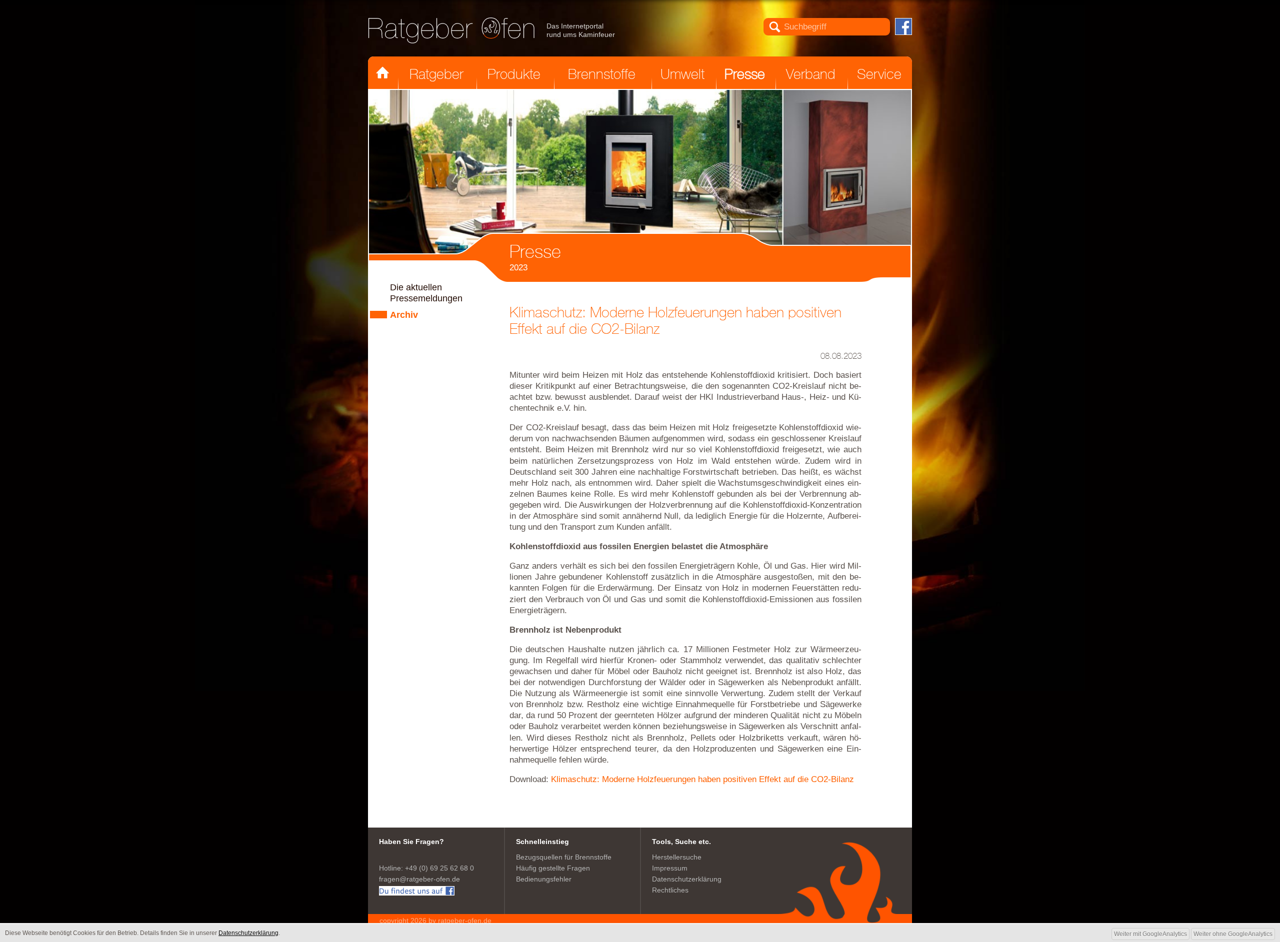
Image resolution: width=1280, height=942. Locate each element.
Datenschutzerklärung (687, 879)
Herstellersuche (677, 857)
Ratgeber (437, 74)
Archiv (404, 315)
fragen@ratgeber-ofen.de (419, 879)
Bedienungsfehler (544, 879)
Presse (744, 74)
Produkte (514, 74)
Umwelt (682, 74)
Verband (811, 74)
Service (879, 74)
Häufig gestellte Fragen (553, 868)
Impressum (670, 868)
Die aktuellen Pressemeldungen (426, 292)
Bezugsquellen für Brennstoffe (564, 857)
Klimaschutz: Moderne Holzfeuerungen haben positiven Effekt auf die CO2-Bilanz (702, 779)
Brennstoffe (602, 74)
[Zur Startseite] (451, 30)
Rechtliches (670, 890)
